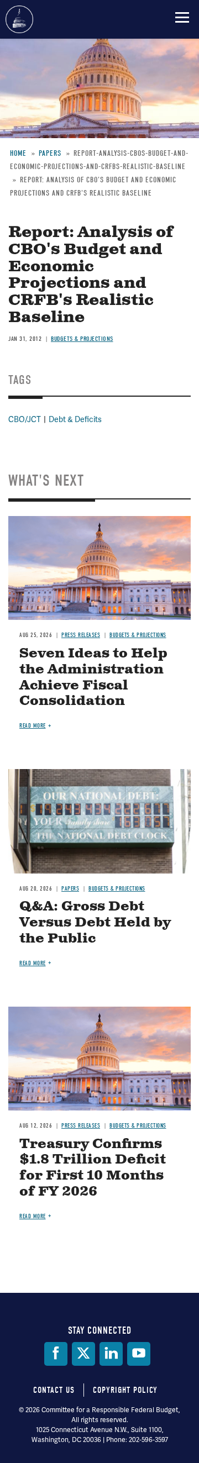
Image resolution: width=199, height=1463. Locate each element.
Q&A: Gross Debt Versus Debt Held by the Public (95, 923)
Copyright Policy (125, 1390)
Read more (32, 725)
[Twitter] (83, 1354)
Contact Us (54, 1390)
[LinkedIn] (111, 1354)
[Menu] (182, 17)
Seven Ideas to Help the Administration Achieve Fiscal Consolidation (93, 677)
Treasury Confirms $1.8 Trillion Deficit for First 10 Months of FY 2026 (92, 1168)
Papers (70, 888)
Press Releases (80, 635)
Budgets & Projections (137, 635)
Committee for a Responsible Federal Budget (19, 19)
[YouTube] (138, 1354)
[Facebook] (55, 1354)
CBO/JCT (24, 419)
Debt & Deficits (75, 419)
